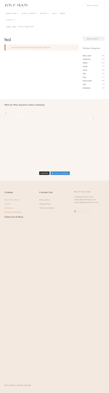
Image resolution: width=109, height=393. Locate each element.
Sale (54, 13)
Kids (84, 73)
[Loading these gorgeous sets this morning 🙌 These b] (92, 130)
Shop (14, 26)
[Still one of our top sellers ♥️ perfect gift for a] (67, 128)
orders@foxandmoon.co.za (85, 200)
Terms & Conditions (46, 208)
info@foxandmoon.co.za (84, 197)
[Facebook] (6, 224)
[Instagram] (13, 224)
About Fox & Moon (11, 200)
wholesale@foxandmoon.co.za (86, 202)
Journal (7, 204)
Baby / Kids (87, 55)
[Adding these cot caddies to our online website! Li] (16, 128)
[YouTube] (17, 224)
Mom (84, 77)
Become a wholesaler (12, 212)
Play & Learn (28, 13)
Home (62, 13)
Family (85, 66)
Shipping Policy (45, 204)
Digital (9, 20)
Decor (43, 13)
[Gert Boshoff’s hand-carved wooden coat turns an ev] (42, 146)
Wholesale (86, 88)
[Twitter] (9, 224)
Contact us (8, 208)
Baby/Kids (11, 13)
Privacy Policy (44, 200)
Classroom (86, 59)
